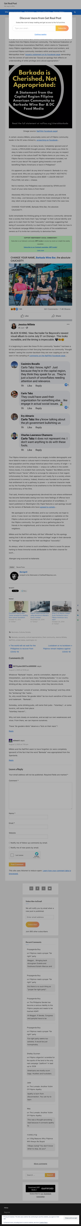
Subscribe (62, 28)
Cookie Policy (43, 1222)
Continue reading (40, 34)
